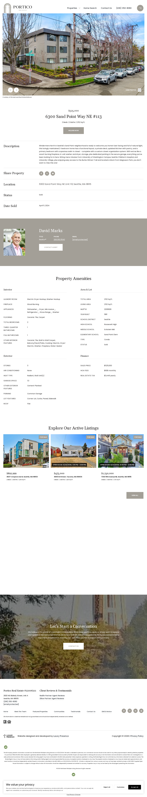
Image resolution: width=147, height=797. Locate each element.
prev (10, 90)
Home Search (90, 8)
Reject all (107, 787)
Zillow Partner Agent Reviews (52, 698)
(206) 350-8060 (124, 8)
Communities (59, 711)
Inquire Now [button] (73, 130)
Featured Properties (40, 711)
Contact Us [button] (73, 646)
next (16, 90)
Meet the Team (20, 711)
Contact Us (91, 711)
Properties (72, 8)
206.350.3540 (59, 239)
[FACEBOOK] (124, 711)
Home (6, 711)
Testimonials (75, 711)
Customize (120, 787)
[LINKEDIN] (135, 711)
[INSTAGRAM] (130, 711)
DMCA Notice (107, 711)
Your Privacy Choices (73, 794)
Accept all (134, 787)
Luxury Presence (61, 736)
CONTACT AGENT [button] (50, 247)
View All (135, 495)
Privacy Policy (137, 736)
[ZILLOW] (141, 711)
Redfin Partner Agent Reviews (52, 695)
